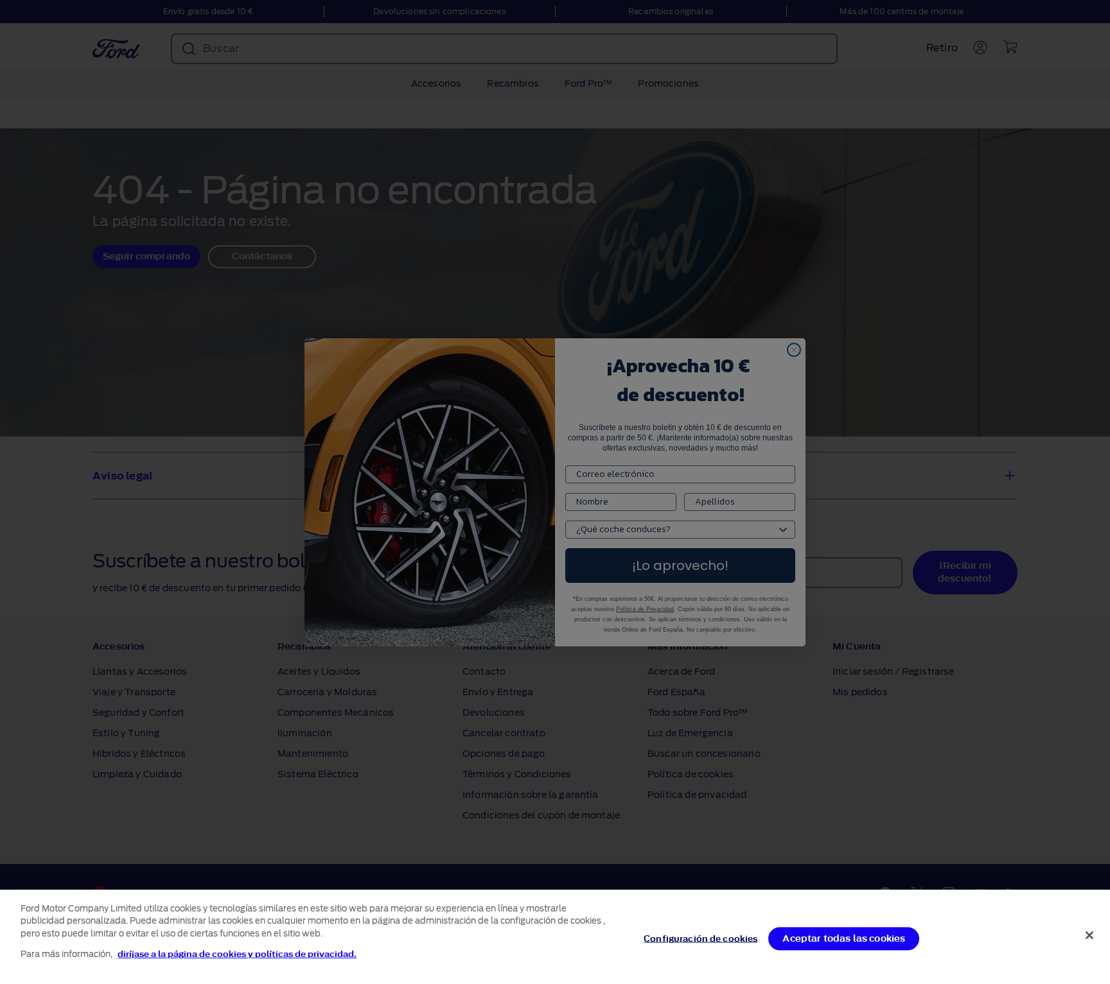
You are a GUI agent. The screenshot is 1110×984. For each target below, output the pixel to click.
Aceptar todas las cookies (843, 938)
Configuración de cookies (700, 939)
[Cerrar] (1089, 935)
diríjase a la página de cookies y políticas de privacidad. (237, 954)
